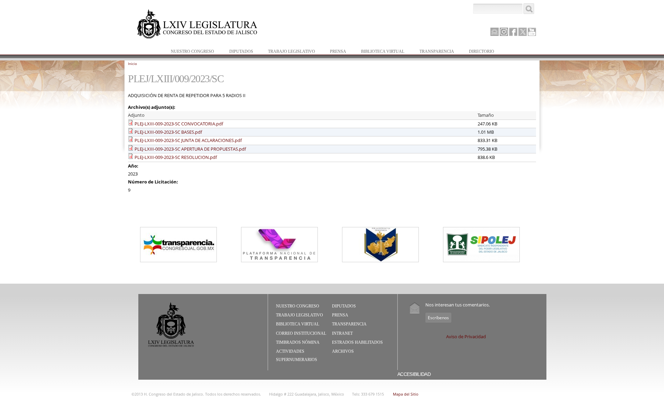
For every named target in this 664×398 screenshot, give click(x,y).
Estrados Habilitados (357, 342)
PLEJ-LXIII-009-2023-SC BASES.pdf (168, 132)
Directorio (481, 51)
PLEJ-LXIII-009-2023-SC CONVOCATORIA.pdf (179, 124)
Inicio (132, 63)
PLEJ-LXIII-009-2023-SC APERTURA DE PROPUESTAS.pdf (190, 149)
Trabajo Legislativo (288, 52)
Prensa (334, 52)
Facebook (513, 32)
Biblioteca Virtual (379, 52)
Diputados (237, 52)
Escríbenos (438, 318)
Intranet (342, 333)
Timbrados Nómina (298, 342)
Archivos (343, 351)
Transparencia (436, 51)
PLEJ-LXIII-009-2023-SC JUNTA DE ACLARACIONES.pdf (188, 140)
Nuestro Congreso (189, 52)
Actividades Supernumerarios (296, 355)
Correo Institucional (301, 333)
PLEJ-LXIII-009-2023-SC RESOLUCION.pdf (176, 157)
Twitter (522, 32)
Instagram (504, 32)
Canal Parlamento (494, 32)
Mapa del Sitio (405, 394)
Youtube (532, 32)
